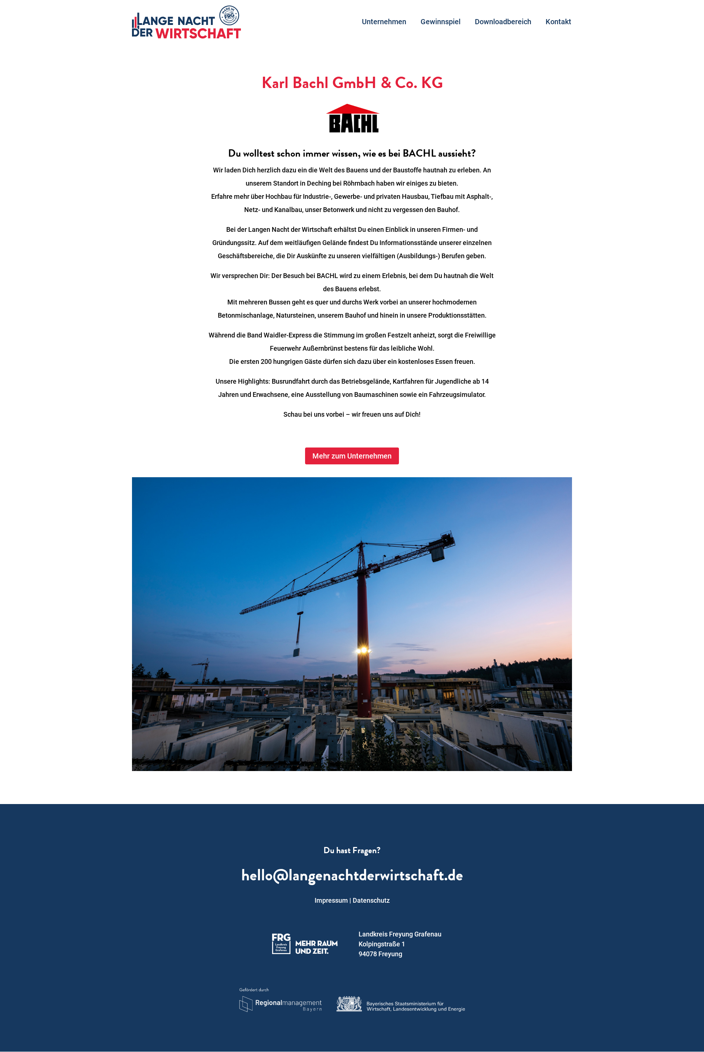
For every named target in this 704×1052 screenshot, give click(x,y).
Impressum (331, 900)
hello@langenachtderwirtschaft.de (352, 877)
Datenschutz (371, 900)
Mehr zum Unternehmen (352, 456)
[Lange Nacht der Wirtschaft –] (186, 22)
